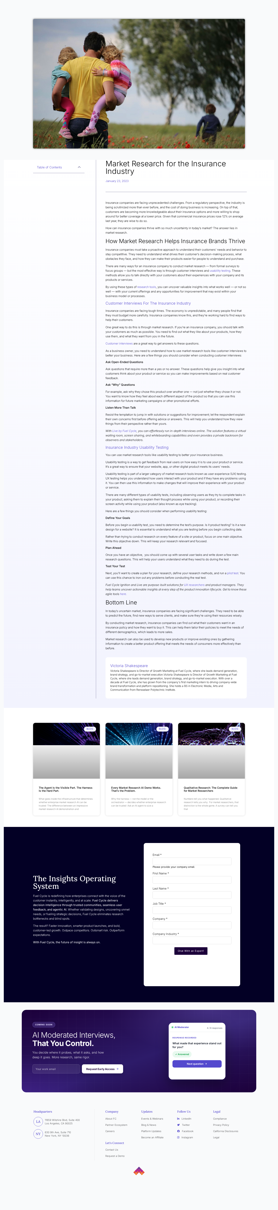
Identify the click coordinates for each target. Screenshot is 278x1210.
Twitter (185, 1124)
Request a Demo (115, 1155)
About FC (110, 1118)
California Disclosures (225, 1131)
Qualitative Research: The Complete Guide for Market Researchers (210, 789)
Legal (216, 1137)
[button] (79, 167)
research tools (146, 287)
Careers (110, 1131)
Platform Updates (151, 1131)
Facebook (187, 1131)
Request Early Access (100, 1069)
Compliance (220, 1118)
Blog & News (148, 1124)
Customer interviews (119, 343)
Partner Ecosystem (116, 1124)
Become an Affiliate (152, 1137)
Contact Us (111, 1149)
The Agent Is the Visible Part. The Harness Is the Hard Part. (65, 789)
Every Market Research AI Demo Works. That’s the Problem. (136, 789)
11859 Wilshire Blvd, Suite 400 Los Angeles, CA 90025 (62, 1121)
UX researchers (194, 585)
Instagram (187, 1137)
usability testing (220, 270)
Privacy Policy (221, 1124)
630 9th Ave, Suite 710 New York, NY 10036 (58, 1134)
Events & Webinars (152, 1118)
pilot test (232, 573)
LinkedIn (186, 1118)
